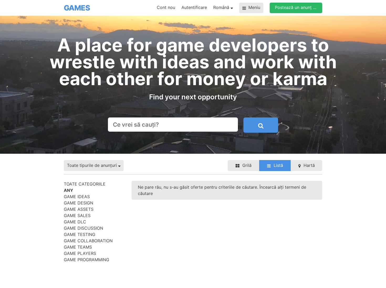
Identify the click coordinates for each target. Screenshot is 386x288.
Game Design (78, 202)
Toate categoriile (85, 184)
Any (68, 190)
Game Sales (77, 215)
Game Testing (79, 234)
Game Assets (78, 209)
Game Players (80, 253)
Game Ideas (77, 196)
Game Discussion (83, 228)
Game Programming (86, 259)
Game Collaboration (88, 240)
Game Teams (78, 247)
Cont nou (166, 7)
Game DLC (75, 221)
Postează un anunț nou (297, 7)
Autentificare (194, 7)
